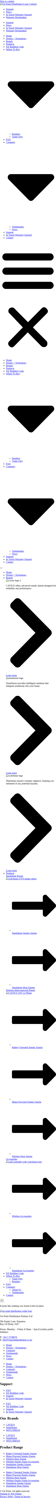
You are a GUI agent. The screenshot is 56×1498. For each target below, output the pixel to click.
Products (10, 44)
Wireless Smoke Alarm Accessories (22, 1461)
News (8, 12)
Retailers (16, 134)
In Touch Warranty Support (19, 14)
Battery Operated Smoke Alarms (21, 1453)
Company (10, 1287)
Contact (9, 237)
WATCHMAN (13, 1430)
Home (9, 36)
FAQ (8, 139)
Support (9, 9)
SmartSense (11, 1427)
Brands (9, 41)
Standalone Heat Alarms (17, 1467)
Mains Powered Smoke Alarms (20, 1456)
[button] (28, 299)
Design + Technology (16, 38)
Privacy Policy (7, 1496)
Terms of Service (22, 1496)
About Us (16, 1289)
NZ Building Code (15, 46)
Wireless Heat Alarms (16, 1459)
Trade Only (17, 136)
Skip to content (7, 1)
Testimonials (18, 226)
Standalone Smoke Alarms (18, 1464)
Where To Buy (13, 1276)
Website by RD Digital (11, 1494)
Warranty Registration (16, 17)
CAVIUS (10, 1424)
